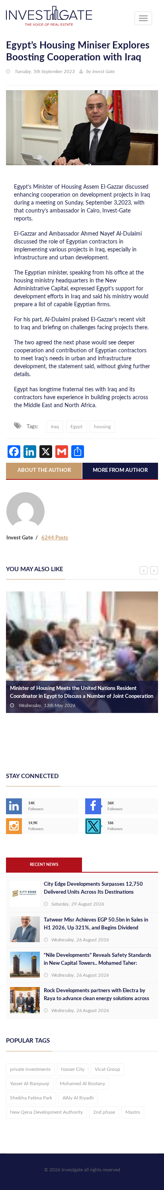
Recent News (44, 865)
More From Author (120, 470)
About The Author (44, 470)
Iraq (55, 426)
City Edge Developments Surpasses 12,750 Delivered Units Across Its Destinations (93, 888)
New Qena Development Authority (46, 1112)
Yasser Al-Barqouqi (29, 1083)
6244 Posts (54, 538)
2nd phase (104, 1112)
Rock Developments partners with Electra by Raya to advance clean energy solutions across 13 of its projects (96, 998)
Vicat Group (107, 1069)
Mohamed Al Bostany (82, 1083)
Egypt (76, 426)
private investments (30, 1069)
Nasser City (72, 1069)
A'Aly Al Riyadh (78, 1097)
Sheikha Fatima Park (31, 1097)
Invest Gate (103, 71)
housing (102, 426)
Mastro (132, 1112)
